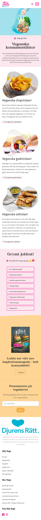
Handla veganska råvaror (18, 280)
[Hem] (5, 4)
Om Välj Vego (6, 474)
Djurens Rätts (14, 437)
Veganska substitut (16, 275)
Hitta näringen (14, 303)
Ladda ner (21, 372)
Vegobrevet (6, 467)
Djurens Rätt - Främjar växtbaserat (13, 503)
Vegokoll (5, 464)
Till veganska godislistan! (13, 177)
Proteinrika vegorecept (10, 493)
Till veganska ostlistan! (12, 242)
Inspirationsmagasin (9, 499)
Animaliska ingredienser (18, 292)
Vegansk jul (13, 308)
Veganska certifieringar (17, 297)
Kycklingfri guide (7, 486)
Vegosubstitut (6, 489)
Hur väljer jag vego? (16, 269)
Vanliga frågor (14, 286)
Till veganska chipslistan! (13, 122)
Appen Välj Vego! (8, 471)
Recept (4, 457)
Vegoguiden (6, 460)
